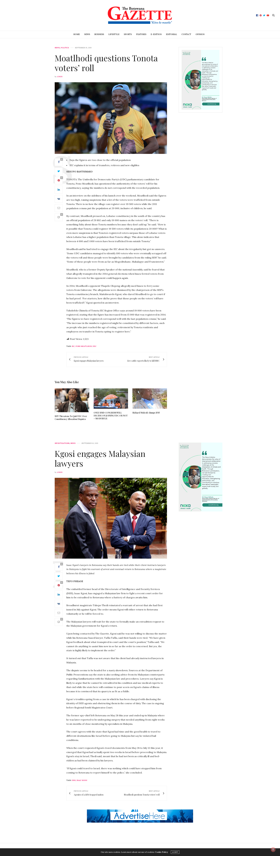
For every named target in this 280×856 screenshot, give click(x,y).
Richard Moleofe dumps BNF (146, 412)
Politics (65, 48)
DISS (74, 780)
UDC (94, 346)
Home (76, 34)
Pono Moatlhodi (84, 346)
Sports (128, 34)
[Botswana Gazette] (140, 15)
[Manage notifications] (273, 849)
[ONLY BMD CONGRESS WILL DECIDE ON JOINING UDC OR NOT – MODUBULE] (111, 398)
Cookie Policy (161, 852)
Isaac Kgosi (82, 780)
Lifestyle (113, 34)
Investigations (62, 443)
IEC (73, 346)
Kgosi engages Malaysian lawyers (100, 458)
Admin (59, 77)
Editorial (171, 34)
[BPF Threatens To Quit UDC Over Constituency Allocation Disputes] (72, 400)
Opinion (200, 34)
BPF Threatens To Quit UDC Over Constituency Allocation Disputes (71, 417)
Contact (186, 34)
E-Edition (156, 34)
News (87, 34)
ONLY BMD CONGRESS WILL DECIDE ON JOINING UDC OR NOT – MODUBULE (111, 415)
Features (141, 34)
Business (99, 34)
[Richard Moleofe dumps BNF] (149, 398)
